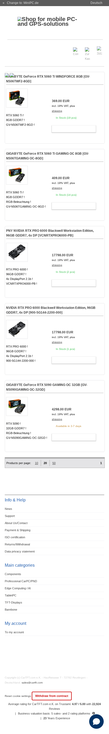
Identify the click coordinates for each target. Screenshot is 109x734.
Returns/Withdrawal (17, 544)
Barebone (11, 609)
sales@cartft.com (32, 682)
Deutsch (96, 3)
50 (54, 463)
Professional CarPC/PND (21, 581)
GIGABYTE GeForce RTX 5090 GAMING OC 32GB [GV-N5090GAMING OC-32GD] (46, 387)
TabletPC (10, 595)
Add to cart (71, 129)
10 (36, 463)
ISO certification (15, 537)
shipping (57, 110)
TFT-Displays (13, 602)
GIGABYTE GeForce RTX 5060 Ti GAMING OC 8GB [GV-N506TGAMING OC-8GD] (47, 156)
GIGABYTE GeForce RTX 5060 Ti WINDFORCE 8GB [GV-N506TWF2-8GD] (48, 79)
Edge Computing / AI (18, 588)
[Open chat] (96, 721)
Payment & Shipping (17, 530)
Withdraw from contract (51, 695)
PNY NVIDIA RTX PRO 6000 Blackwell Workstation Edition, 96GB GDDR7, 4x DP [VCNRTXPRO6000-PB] (50, 233)
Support (10, 515)
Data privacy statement (20, 551)
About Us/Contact (16, 523)
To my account (14, 632)
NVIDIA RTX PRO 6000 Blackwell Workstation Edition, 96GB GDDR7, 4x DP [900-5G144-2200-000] (51, 310)
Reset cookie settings (18, 696)
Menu (12, 48)
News (8, 508)
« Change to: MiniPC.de (21, 3)
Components (13, 574)
